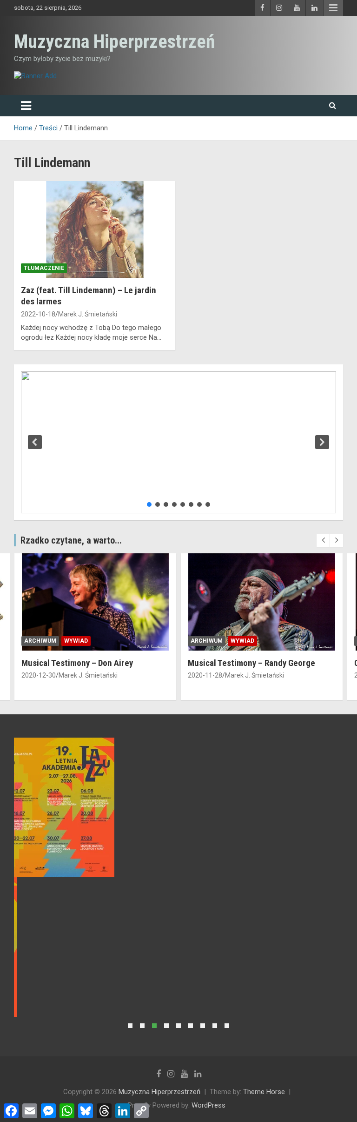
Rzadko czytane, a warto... (71, 540)
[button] (35, 442)
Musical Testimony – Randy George (251, 663)
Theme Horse (264, 1092)
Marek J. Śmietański (87, 314)
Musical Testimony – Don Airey (77, 663)
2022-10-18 (38, 314)
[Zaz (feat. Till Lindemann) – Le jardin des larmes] (94, 229)
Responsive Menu (333, 8)
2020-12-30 (38, 675)
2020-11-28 (205, 675)
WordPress (208, 1105)
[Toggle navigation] (26, 105)
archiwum (40, 641)
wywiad (76, 641)
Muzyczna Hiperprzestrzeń (114, 42)
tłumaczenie (44, 268)
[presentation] (323, 540)
